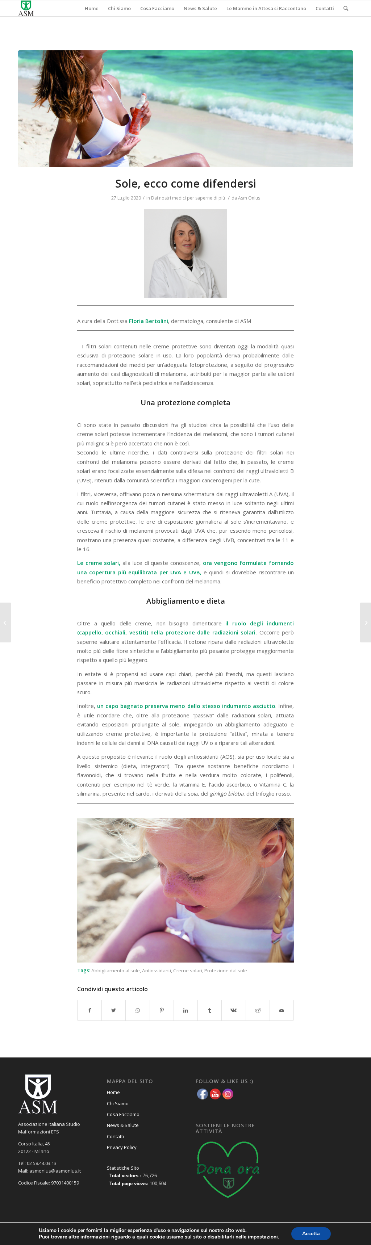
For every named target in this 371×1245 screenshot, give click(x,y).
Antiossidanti (156, 970)
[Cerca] (346, 8)
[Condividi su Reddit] (258, 1010)
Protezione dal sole (225, 970)
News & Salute (123, 1125)
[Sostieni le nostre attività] (228, 1200)
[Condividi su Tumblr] (209, 1010)
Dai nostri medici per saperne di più (188, 198)
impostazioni (263, 1237)
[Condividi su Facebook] (89, 1010)
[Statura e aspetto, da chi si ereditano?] (365, 622)
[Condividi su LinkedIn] (185, 1010)
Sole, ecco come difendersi (185, 183)
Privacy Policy (122, 1147)
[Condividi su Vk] (233, 1010)
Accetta (311, 1233)
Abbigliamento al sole (115, 970)
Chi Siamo (118, 1103)
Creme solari (187, 970)
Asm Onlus (249, 198)
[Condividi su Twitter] (113, 1010)
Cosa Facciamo (123, 1114)
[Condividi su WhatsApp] (137, 1010)
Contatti (115, 1136)
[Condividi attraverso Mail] (281, 1010)
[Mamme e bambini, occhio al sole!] (5, 622)
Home (113, 1092)
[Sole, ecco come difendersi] (185, 108)
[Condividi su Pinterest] (162, 1010)
